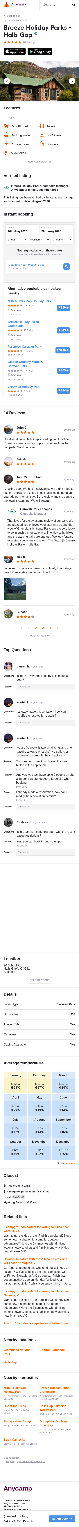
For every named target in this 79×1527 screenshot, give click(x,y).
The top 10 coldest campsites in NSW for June (36, 1323)
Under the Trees (15, 1406)
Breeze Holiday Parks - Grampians (55, 1389)
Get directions (39, 980)
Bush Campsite (14, 1439)
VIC (5, 20)
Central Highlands (18, 20)
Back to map (13, 16)
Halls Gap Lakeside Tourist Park (53, 1408)
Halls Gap (10, 1362)
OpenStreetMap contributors (31, 1461)
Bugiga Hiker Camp (17, 1421)
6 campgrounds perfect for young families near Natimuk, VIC (36, 1293)
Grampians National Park (17, 1351)
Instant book (60, 1518)
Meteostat (70, 1163)
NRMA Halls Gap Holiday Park (15, 1389)
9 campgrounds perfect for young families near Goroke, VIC (36, 1229)
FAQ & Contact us (14, 1503)
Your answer (24, 686)
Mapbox (10, 1461)
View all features (39, 161)
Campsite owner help (17, 1500)
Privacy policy (13, 1506)
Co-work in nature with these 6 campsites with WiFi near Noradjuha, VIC (35, 1261)
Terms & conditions (16, 1509)
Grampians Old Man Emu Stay (53, 1423)
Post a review (39, 635)
